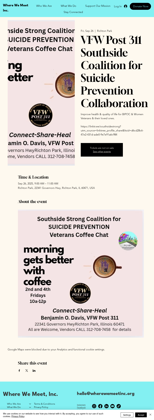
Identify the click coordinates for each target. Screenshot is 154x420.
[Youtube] (112, 406)
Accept (141, 414)
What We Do (14, 407)
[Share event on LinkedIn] (34, 370)
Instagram (81, 405)
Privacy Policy (41, 407)
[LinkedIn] (106, 406)
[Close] (150, 415)
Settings (127, 414)
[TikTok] (119, 406)
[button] (97, 6)
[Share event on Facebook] (19, 370)
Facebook (81, 407)
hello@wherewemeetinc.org (105, 394)
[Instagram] (94, 406)
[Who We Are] (30, 404)
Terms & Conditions (44, 403)
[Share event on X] (26, 370)
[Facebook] (100, 406)
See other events (102, 151)
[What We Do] (30, 407)
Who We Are (14, 403)
